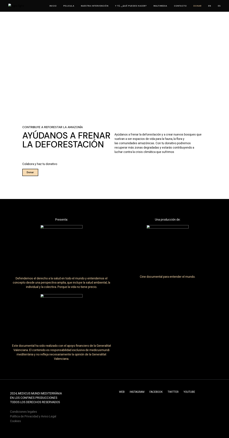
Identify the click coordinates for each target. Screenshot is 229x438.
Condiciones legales (23, 411)
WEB (122, 391)
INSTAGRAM (137, 391)
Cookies (15, 421)
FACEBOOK (156, 391)
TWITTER (173, 391)
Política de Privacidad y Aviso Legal (33, 416)
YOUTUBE (189, 391)
